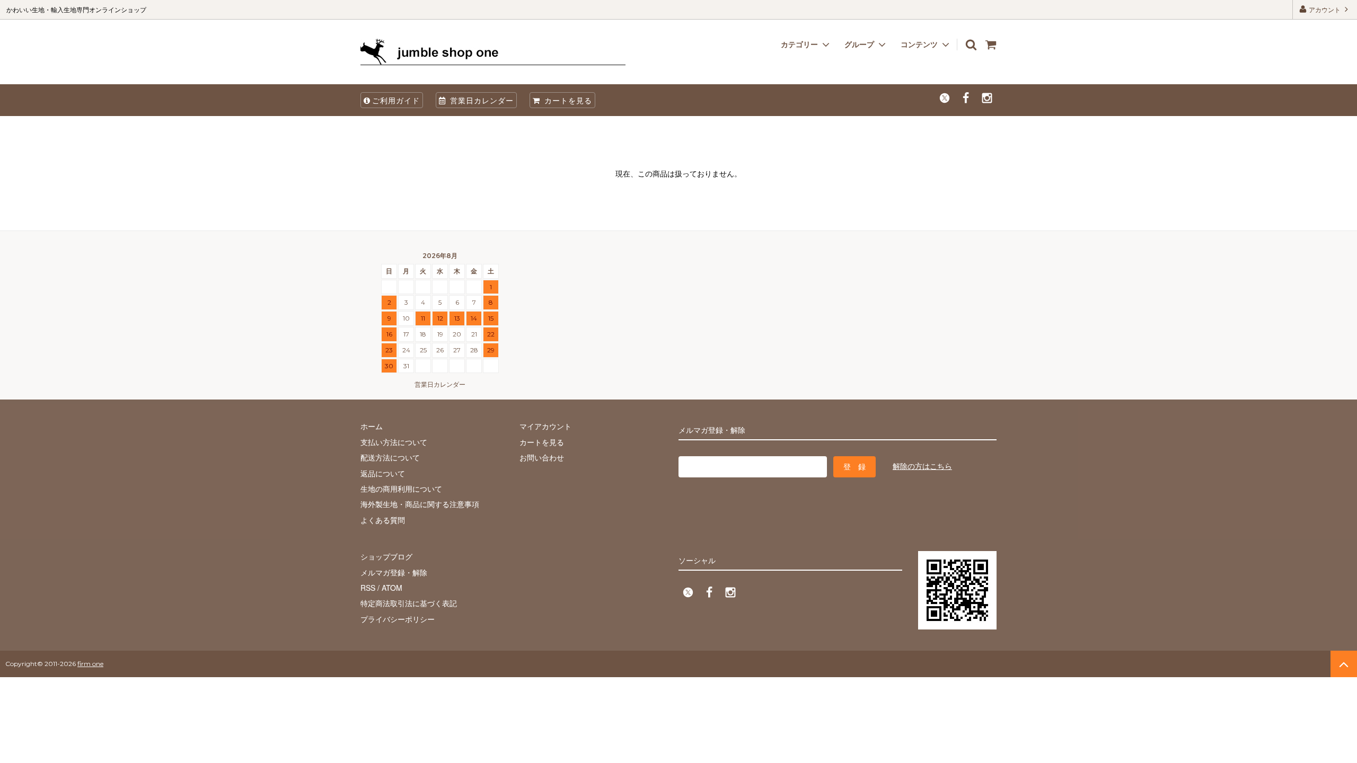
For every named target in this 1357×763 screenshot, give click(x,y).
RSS (367, 587)
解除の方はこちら (922, 465)
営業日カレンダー (480, 100)
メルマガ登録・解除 (393, 572)
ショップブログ (386, 556)
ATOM (392, 587)
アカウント (1324, 9)
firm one (90, 664)
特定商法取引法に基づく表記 (408, 603)
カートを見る (567, 100)
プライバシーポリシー (397, 619)
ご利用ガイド (396, 100)
